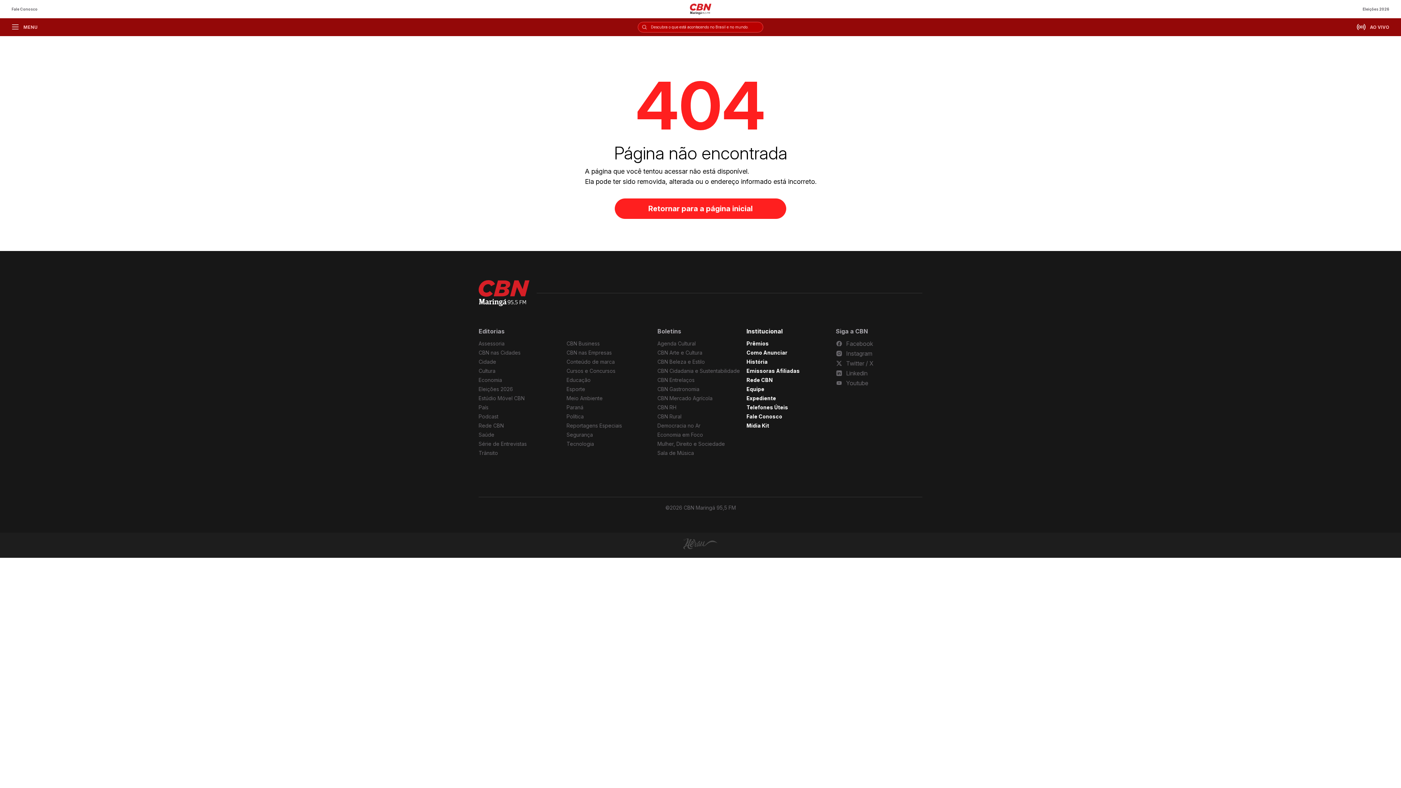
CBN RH (666, 407)
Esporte (576, 389)
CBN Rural (669, 416)
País (484, 407)
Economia (490, 380)
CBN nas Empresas (589, 352)
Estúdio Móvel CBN (502, 398)
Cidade (487, 362)
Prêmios (757, 343)
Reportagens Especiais (594, 425)
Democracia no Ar (678, 425)
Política (575, 416)
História (757, 362)
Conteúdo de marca (591, 362)
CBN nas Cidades (500, 352)
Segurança (580, 435)
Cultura (487, 371)
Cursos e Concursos (591, 371)
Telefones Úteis (767, 407)
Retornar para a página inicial (700, 208)
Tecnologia (580, 444)
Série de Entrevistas (503, 444)
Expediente (761, 398)
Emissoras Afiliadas (773, 371)
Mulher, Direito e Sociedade (691, 444)
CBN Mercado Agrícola (685, 398)
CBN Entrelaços (676, 380)
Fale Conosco (25, 9)
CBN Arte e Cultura (679, 352)
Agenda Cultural (676, 343)
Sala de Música (675, 453)
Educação (579, 380)
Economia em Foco (680, 435)
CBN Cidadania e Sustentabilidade (698, 371)
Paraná (575, 407)
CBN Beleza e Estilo (681, 362)
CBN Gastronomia (678, 389)
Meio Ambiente (585, 398)
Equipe (755, 389)
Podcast (488, 416)
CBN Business (583, 343)
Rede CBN (491, 425)
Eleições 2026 (1376, 9)
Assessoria (492, 343)
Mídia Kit (757, 425)
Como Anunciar (766, 352)
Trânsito (488, 453)
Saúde (486, 435)
